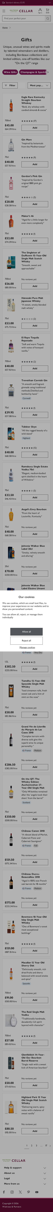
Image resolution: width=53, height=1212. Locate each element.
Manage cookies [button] (27, 647)
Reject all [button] (26, 640)
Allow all (26, 631)
